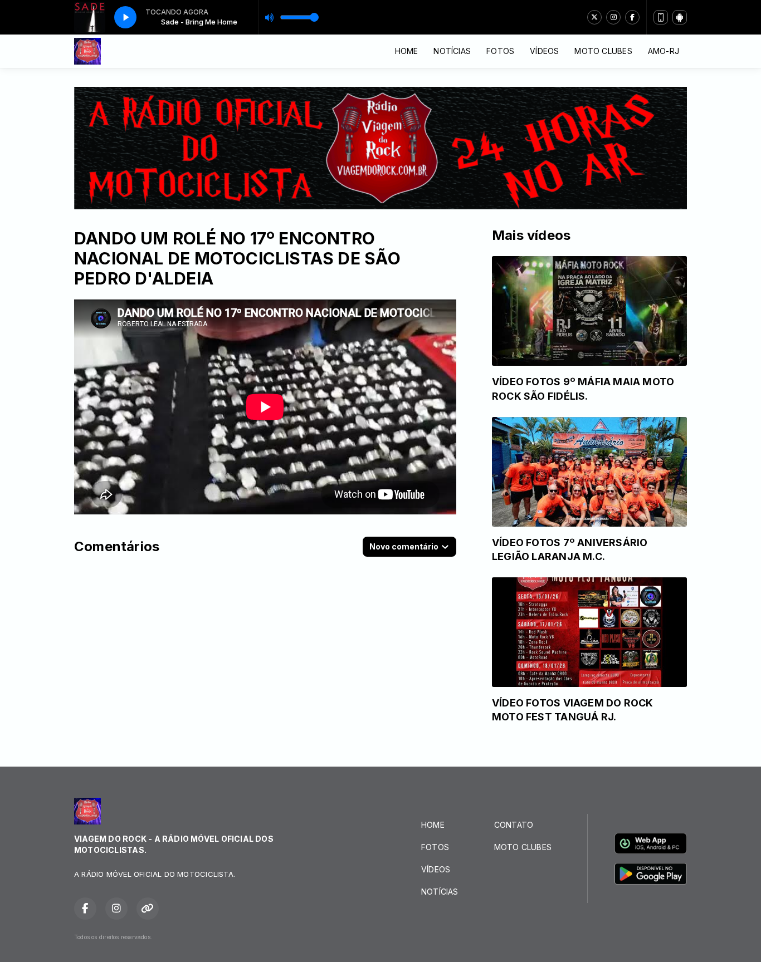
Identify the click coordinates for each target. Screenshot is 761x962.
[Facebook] (632, 17)
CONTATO (513, 825)
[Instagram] (613, 17)
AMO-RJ (663, 51)
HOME (406, 51)
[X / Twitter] (594, 17)
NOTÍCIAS (452, 51)
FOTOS (500, 51)
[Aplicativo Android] (679, 17)
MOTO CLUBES (603, 51)
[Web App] (660, 17)
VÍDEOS (544, 51)
